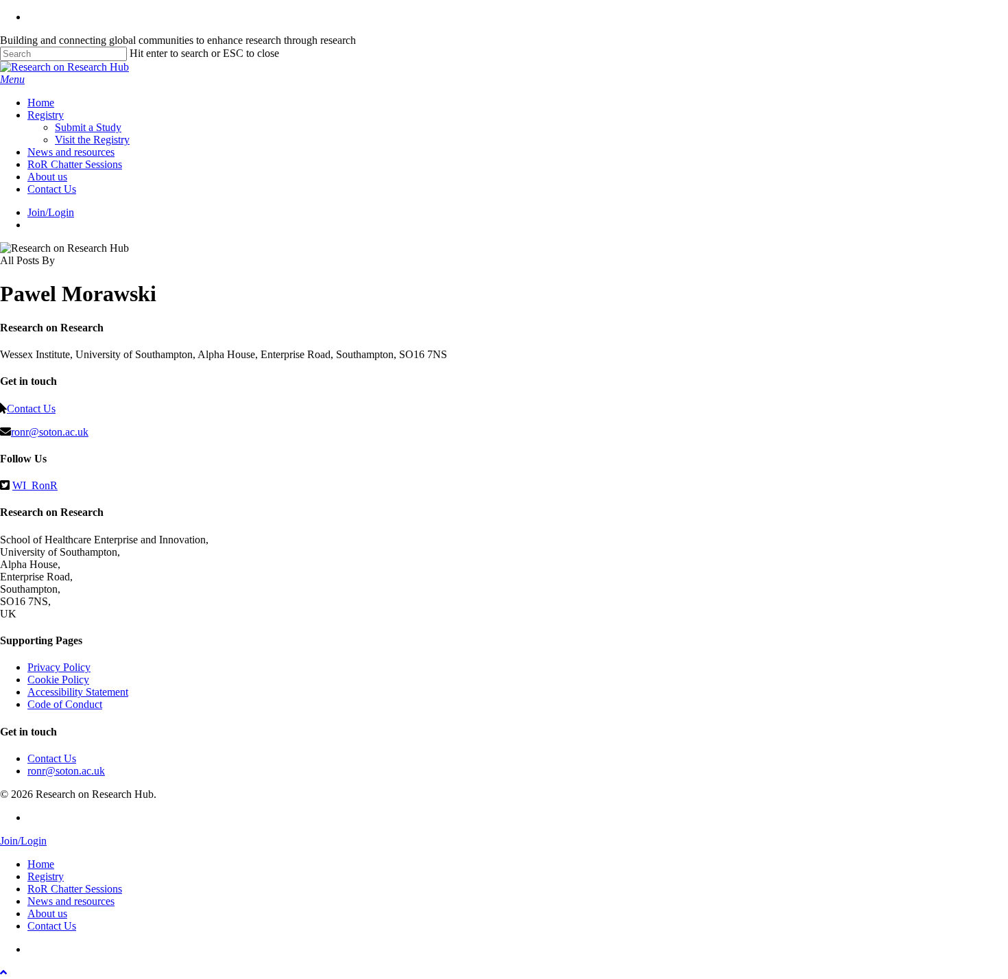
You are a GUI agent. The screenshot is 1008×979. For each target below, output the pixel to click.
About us (47, 913)
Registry (45, 876)
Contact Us (31, 408)
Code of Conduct (64, 704)
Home (40, 864)
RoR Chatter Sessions (74, 889)
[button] (12, 79)
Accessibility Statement (77, 692)
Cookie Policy (58, 679)
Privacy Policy (59, 667)
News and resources (71, 901)
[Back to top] (3, 972)
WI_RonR (35, 485)
